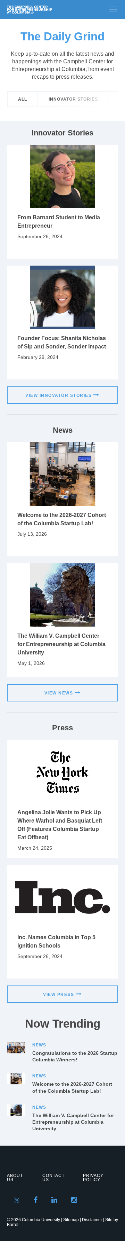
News (39, 1045)
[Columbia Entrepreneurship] (44, 9)
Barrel (12, 1224)
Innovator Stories (73, 99)
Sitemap (71, 1219)
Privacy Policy (93, 1177)
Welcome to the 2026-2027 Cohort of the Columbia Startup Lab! (61, 519)
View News (58, 693)
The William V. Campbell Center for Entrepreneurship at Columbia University (61, 644)
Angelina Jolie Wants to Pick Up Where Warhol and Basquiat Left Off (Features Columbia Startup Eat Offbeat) (59, 824)
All (22, 99)
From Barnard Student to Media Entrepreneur (58, 221)
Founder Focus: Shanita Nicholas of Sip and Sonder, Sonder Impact (61, 342)
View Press (58, 994)
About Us (15, 1177)
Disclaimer (92, 1219)
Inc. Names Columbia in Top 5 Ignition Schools (56, 941)
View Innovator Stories (58, 395)
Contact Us (53, 1177)
